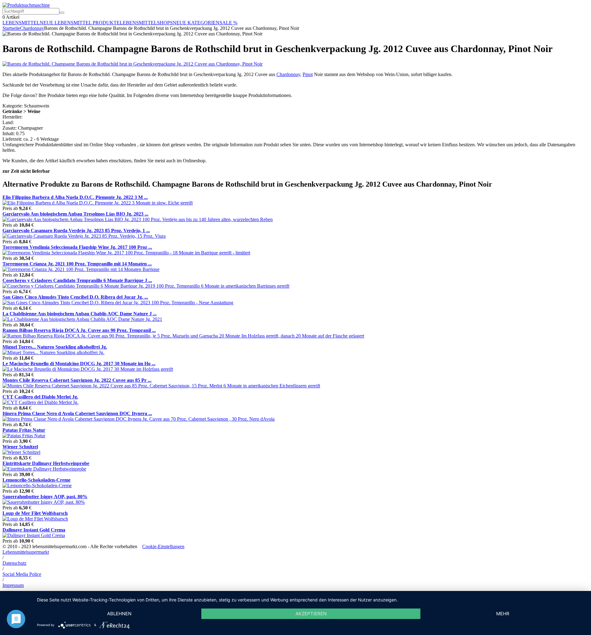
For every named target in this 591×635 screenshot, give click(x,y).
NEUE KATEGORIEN (196, 22)
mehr (502, 614)
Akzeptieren (311, 614)
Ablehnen (119, 614)
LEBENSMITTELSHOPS (146, 22)
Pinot (308, 74)
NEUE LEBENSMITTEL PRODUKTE (80, 22)
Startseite (11, 28)
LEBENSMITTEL (21, 22)
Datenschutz (14, 563)
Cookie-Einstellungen (163, 546)
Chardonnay (32, 28)
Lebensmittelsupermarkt (25, 552)
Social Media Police (21, 574)
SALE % (228, 22)
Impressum (13, 585)
